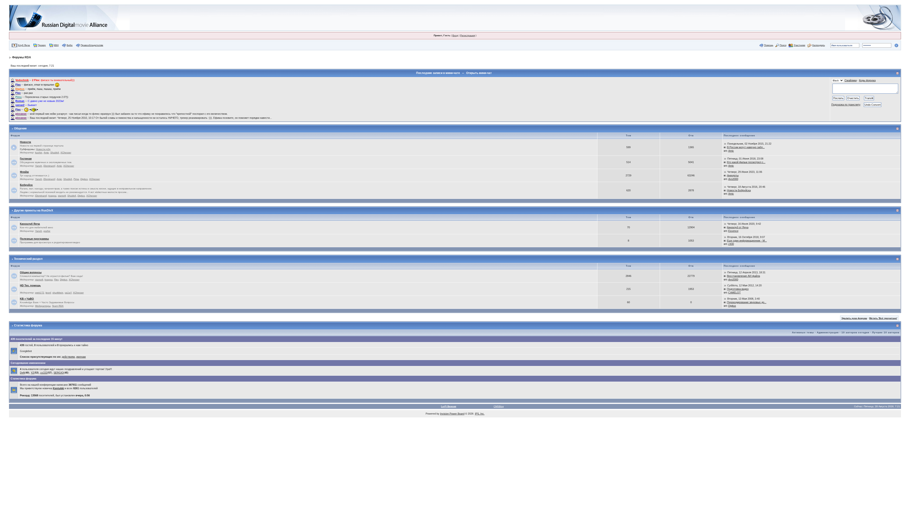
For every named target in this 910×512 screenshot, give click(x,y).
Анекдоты (733, 175)
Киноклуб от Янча (737, 227)
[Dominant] (49, 166)
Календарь (818, 45)
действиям (68, 356)
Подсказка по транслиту (845, 104)
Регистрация (467, 35)
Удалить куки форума (854, 318)
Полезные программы (34, 238)
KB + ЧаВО (27, 298)
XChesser (65, 152)
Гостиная (26, 158)
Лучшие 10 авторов (885, 332)
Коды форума (867, 80)
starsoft (62, 195)
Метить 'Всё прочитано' (883, 318)
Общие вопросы (30, 272)
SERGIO (59, 372)
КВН (56, 45)
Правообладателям (92, 45)
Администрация (828, 332)
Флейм (24, 171)
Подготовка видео (738, 289)
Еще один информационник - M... (747, 240)
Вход (455, 35)
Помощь (768, 45)
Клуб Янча (24, 45)
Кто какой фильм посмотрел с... (746, 162)
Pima (76, 179)
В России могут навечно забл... (746, 147)
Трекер (42, 45)
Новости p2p (43, 149)
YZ (32, 372)
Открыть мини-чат (479, 73)
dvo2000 (733, 179)
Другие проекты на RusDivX (33, 210)
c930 (731, 243)
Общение (20, 128)
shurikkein (57, 292)
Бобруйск (26, 184)
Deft (22, 372)
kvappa (52, 195)
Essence (733, 230)
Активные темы (803, 332)
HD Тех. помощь (30, 285)
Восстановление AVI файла (743, 275)
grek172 (39, 292)
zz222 (43, 372)
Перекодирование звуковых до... (746, 302)
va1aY (68, 292)
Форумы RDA (21, 57)
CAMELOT (734, 292)
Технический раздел (28, 259)
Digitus (84, 179)
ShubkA (54, 152)
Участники (799, 45)
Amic (46, 152)
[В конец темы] (725, 143)
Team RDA (58, 306)
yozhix (46, 231)
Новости (25, 142)
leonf (48, 292)
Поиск (783, 45)
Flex (56, 279)
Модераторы (42, 306)
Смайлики (851, 80)
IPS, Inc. (480, 413)
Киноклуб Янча (30, 223)
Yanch (38, 166)
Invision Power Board (452, 413)
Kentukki (58, 388)
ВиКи (70, 45)
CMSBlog (499, 406)
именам (81, 356)
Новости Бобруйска (739, 190)
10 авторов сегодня (855, 332)
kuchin (38, 152)
